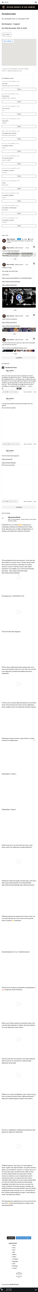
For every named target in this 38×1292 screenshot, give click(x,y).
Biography (15, 1261)
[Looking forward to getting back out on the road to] (19, 1217)
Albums (14, 1254)
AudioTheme (14, 1284)
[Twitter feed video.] (19, 297)
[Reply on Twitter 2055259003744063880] (3, 334)
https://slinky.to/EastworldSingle (11, 281)
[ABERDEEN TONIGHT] (19, 826)
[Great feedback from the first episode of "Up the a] (19, 576)
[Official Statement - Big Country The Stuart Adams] (19, 1182)
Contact (14, 1268)
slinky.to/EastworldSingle (9, 463)
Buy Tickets (6, 34)
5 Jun (26, 264)
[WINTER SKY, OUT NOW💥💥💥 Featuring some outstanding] (19, 541)
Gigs (13, 1252)
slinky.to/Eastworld (7, 459)
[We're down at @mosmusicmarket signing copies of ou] (19, 683)
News (14, 1247)
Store (13, 1250)
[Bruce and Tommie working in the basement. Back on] (19, 1039)
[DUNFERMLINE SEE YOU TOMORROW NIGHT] (19, 968)
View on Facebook (28, 391)
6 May (27, 339)
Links (13, 1263)
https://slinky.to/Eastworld (9, 285)
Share (34, 391)
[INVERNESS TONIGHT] (19, 790)
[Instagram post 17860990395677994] (19, 612)
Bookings (15, 1266)
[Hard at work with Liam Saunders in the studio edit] (19, 1075)
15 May (27, 316)
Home (14, 1245)
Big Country (10, 247)
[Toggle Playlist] (35, 1289)
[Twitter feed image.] (19, 255)
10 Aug (27, 247)
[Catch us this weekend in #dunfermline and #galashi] (19, 1004)
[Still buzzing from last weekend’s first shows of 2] (19, 932)
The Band (15, 1259)
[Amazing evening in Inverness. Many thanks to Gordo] (19, 754)
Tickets (19, 89)
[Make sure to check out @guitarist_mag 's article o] (19, 1110)
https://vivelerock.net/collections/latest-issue (14, 348)
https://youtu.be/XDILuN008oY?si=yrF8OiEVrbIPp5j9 (17, 278)
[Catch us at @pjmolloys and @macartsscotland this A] (19, 1146)
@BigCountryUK (19, 247)
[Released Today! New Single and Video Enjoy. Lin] (19, 897)
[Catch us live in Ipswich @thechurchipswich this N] (19, 719)
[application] (19, 1290)
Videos (14, 1256)
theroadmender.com (16, 71)
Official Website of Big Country (21, 7)
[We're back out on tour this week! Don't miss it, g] (19, 861)
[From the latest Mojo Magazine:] (19, 648)
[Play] (2, 1289)
